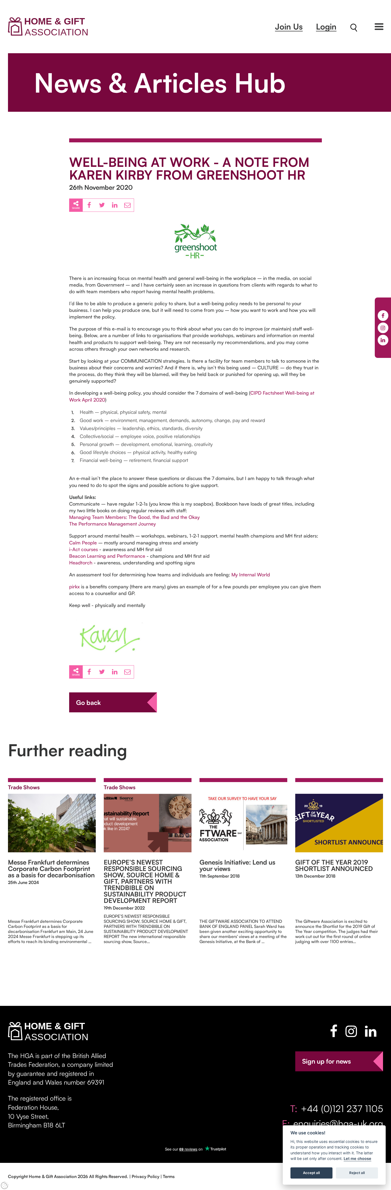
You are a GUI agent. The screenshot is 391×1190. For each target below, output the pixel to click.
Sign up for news (326, 1061)
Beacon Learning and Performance (108, 556)
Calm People (83, 543)
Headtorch (80, 562)
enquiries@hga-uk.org (338, 1123)
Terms (168, 1176)
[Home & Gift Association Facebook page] (333, 1031)
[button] (379, 26)
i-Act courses (83, 549)
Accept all (311, 1173)
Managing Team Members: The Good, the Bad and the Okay (134, 517)
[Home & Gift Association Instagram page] (351, 1031)
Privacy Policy (145, 1176)
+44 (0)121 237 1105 (342, 1108)
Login (326, 26)
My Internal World (250, 574)
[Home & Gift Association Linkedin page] (371, 1031)
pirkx (74, 586)
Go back (88, 702)
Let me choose (357, 1158)
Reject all (357, 1173)
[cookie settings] (5, 1185)
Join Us (289, 26)
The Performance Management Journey (112, 524)
